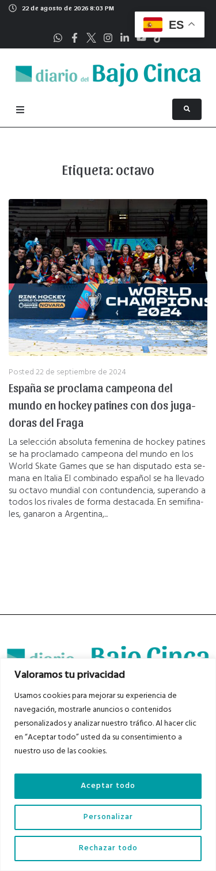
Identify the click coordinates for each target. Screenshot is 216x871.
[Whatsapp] (58, 38)
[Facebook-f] (74, 38)
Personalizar (108, 817)
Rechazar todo (108, 848)
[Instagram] (108, 38)
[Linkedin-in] (125, 38)
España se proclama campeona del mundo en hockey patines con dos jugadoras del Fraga (102, 405)
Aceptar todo (108, 786)
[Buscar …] (187, 109)
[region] (108, 764)
